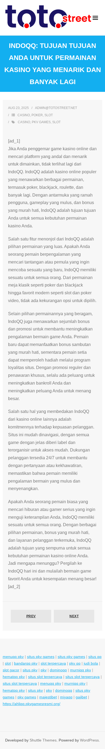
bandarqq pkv (25, 663)
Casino (24, 115)
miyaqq (66, 697)
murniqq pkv (80, 670)
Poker (37, 115)
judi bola (91, 663)
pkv (44, 670)
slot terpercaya (53, 663)
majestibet (48, 697)
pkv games (41, 122)
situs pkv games (40, 656)
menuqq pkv (13, 656)
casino (24, 122)
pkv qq (74, 663)
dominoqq (58, 670)
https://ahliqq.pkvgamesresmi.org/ (31, 704)
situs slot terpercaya (45, 677)
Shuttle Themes (43, 740)
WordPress (89, 740)
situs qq (95, 656)
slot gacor (11, 670)
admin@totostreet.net (56, 108)
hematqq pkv (14, 677)
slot (56, 122)
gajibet (81, 697)
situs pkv (30, 670)
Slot (48, 115)
